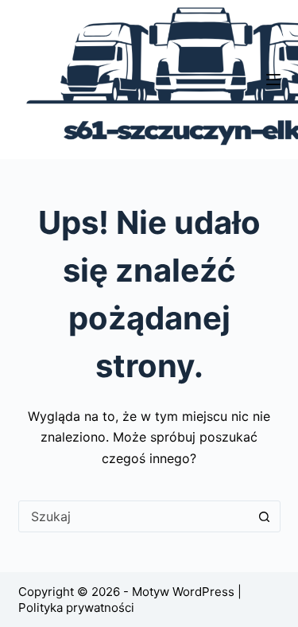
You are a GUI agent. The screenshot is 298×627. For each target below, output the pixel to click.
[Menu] (273, 79)
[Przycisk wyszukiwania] (265, 516)
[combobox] (134, 516)
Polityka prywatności (76, 607)
